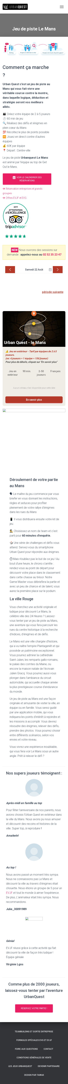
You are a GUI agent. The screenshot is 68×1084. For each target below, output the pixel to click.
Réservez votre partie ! (34, 1008)
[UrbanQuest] (16, 6)
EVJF (9, 892)
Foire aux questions (26, 1049)
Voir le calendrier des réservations (28, 179)
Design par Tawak (34, 1075)
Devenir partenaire (49, 1066)
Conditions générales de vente (34, 1057)
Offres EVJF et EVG (16, 197)
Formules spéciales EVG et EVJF (34, 1040)
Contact (48, 1049)
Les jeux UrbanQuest (20, 1066)
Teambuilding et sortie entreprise (34, 1031)
